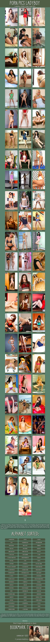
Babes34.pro (25, 620)
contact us (20, 635)
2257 (26, 635)
